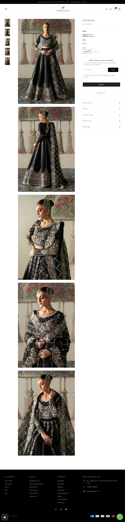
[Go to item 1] (7, 23)
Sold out (101, 93)
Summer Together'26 (63, 493)
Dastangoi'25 (61, 502)
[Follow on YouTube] (66, 509)
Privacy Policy (33, 496)
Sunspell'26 (61, 484)
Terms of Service (33, 490)
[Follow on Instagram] (61, 509)
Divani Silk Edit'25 (62, 499)
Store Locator (8, 484)
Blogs (6, 493)
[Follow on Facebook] (56, 509)
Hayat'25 (60, 496)
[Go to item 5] (7, 61)
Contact (7, 487)
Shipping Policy (33, 487)
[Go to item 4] (7, 52)
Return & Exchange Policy (36, 484)
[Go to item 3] (7, 42)
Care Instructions (33, 493)
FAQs (6, 490)
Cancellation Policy (34, 481)
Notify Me (113, 70)
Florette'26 (60, 487)
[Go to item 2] (7, 32)
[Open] (4, 517)
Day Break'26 (61, 490)
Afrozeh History (9, 481)
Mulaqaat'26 (61, 481)
